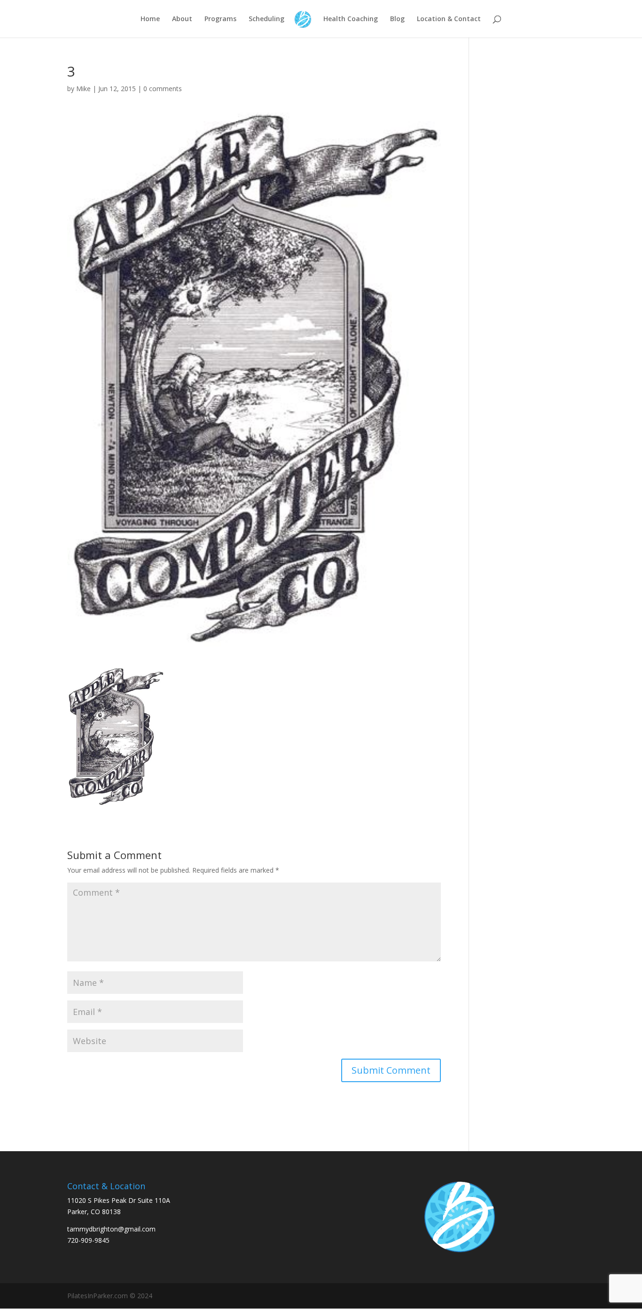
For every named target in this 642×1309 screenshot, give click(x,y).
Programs (220, 19)
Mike (83, 88)
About (182, 19)
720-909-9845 (88, 1240)
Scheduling (266, 19)
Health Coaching (350, 19)
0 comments (162, 88)
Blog (397, 19)
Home (150, 19)
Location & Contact (449, 19)
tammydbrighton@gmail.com (111, 1228)
